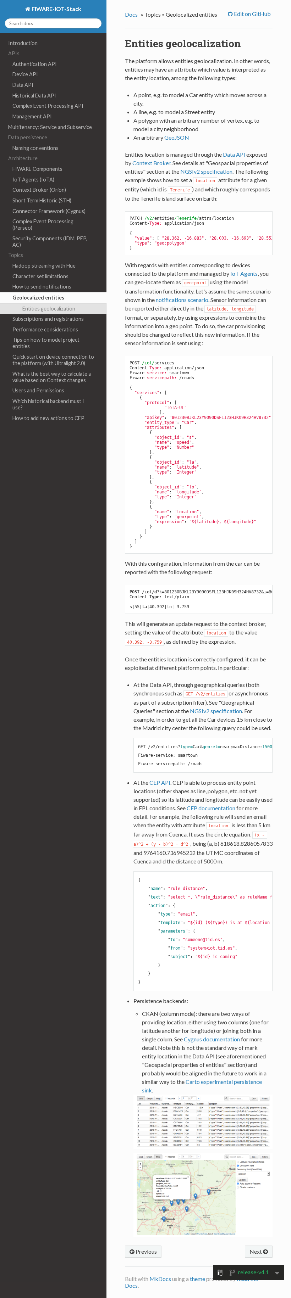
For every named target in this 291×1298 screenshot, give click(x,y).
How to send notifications (41, 287)
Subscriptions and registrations (48, 319)
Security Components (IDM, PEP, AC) (49, 241)
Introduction (23, 43)
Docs (131, 14)
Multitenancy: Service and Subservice (50, 127)
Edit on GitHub (252, 13)
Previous (145, 1251)
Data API (22, 85)
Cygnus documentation (212, 1039)
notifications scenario (182, 299)
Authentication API (34, 64)
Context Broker (151, 163)
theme (197, 1278)
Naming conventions (35, 148)
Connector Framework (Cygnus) (49, 211)
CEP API (159, 782)
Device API (25, 74)
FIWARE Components (37, 169)
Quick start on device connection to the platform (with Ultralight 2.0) (53, 360)
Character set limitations (40, 276)
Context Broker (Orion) (39, 190)
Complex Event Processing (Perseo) (42, 224)
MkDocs (160, 1278)
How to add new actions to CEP (48, 418)
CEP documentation (211, 808)
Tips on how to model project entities (45, 343)
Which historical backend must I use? (48, 404)
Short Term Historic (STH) (41, 200)
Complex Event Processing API (47, 106)
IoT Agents (244, 273)
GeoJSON (176, 137)
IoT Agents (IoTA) (33, 180)
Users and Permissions (38, 390)
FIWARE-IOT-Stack (56, 8)
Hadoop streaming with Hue (44, 266)
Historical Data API (34, 96)
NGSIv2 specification (206, 171)
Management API (32, 116)
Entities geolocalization (48, 309)
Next (256, 1251)
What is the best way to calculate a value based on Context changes (51, 377)
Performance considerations (45, 329)
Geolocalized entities (38, 298)
